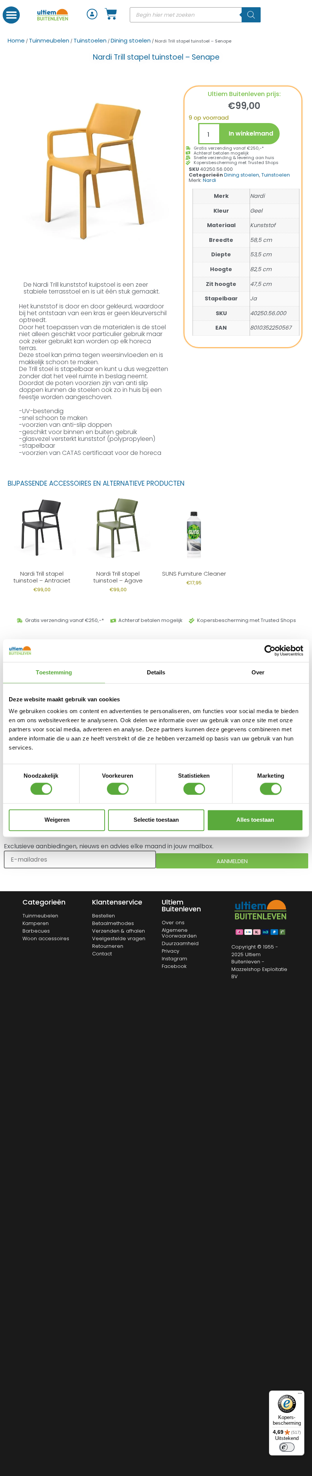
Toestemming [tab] (54, 672)
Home (16, 40)
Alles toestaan (255, 820)
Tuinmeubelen (49, 40)
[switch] (118, 789)
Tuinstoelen (90, 40)
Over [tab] (258, 672)
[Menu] (299, 1395)
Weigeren (57, 820)
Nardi (209, 180)
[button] (11, 15)
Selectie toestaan (156, 820)
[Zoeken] (251, 14)
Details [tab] (156, 672)
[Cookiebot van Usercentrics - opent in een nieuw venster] (270, 650)
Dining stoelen (131, 40)
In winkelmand (251, 133)
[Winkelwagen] (111, 14)
